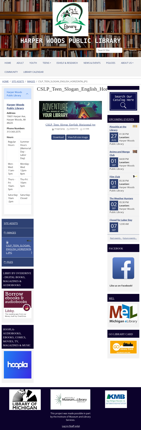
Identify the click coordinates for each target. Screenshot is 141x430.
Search (132, 50)
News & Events (92, 62)
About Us (126, 62)
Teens (46, 62)
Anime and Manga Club (120, 153)
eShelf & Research (67, 62)
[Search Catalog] (123, 101)
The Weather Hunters (121, 198)
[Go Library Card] (123, 346)
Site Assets (18, 81)
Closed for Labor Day (121, 220)
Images (31, 81)
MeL (111, 298)
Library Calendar (33, 71)
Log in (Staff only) (71, 426)
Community (11, 71)
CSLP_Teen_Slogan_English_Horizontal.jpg (70, 124)
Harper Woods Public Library (14, 94)
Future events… (130, 238)
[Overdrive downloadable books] (17, 304)
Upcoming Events (121, 119)
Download (58, 137)
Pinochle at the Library (118, 128)
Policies (110, 62)
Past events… (116, 238)
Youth (33, 62)
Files (9, 262)
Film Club (115, 176)
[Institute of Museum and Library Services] (70, 399)
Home (8, 62)
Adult (20, 62)
